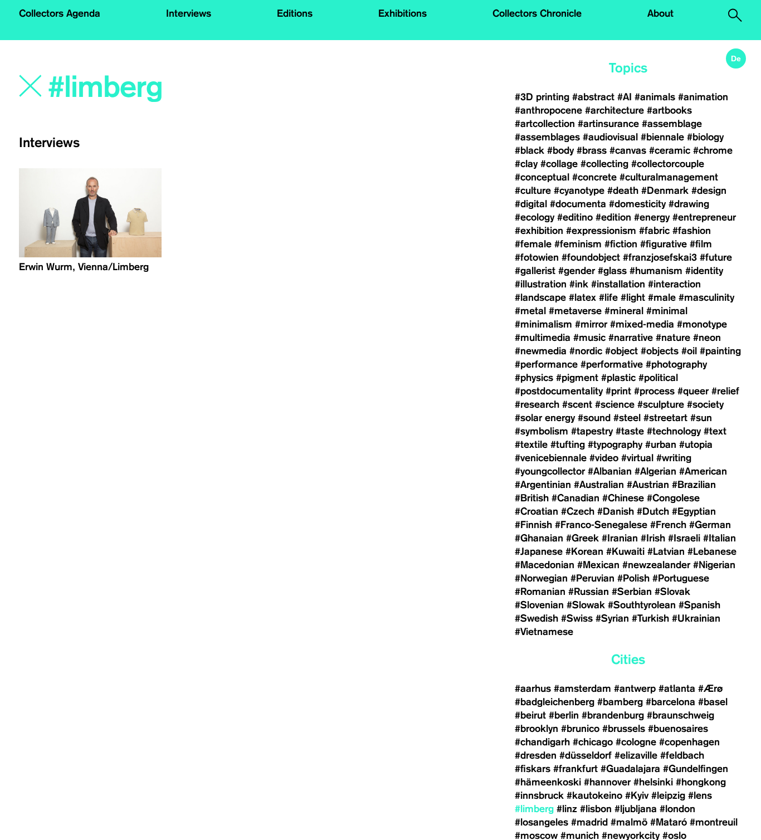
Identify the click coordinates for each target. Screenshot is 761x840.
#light (633, 297)
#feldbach (682, 755)
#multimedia (542, 338)
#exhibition (539, 231)
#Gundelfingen (695, 769)
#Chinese (623, 498)
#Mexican (598, 565)
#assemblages (547, 137)
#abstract (593, 97)
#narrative (630, 338)
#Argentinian (543, 485)
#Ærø (710, 688)
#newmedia (541, 351)
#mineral (623, 311)
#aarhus (533, 688)
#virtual (637, 458)
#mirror (591, 324)
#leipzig (668, 795)
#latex (582, 297)
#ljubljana (635, 809)
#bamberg (620, 702)
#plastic (618, 378)
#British (532, 498)
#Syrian (612, 618)
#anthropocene (548, 110)
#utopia (696, 444)
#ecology (534, 217)
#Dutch (653, 511)
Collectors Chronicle (537, 13)
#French (668, 525)
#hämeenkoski (548, 782)
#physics (534, 378)
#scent (577, 404)
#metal (530, 311)
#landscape (540, 297)
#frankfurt (575, 769)
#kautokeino (594, 795)
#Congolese (673, 498)
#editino (575, 217)
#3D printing (542, 97)
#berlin (564, 715)
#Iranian (620, 538)
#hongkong (701, 782)
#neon (707, 338)
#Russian (588, 592)
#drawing (689, 204)
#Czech (577, 511)
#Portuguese (680, 578)
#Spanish (699, 605)
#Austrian (648, 485)
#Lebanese (711, 551)
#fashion (691, 231)
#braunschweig (680, 715)
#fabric (654, 231)
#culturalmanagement (668, 177)
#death (622, 190)
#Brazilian (694, 485)
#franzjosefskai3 (660, 257)
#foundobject (591, 257)
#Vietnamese (544, 632)
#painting (720, 351)
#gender (576, 271)
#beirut (530, 715)
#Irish (653, 538)
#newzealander (656, 565)
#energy (652, 217)
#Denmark (665, 190)
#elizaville (635, 755)
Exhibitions (402, 13)
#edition (613, 217)
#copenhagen (689, 742)
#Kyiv (636, 795)
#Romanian (540, 592)
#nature (673, 338)
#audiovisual (610, 137)
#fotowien (537, 257)
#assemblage (672, 124)
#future (716, 257)
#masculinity (706, 297)
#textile (531, 444)
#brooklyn (536, 729)
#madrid (589, 822)
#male (662, 297)
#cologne (636, 742)
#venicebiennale (551, 458)
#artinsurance (608, 124)
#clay (526, 164)
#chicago (593, 742)
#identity (704, 271)
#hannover (607, 782)
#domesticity (637, 204)
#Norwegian (541, 578)
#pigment (577, 378)
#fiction (620, 244)
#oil (689, 351)
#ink (578, 284)
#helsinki (653, 782)
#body (560, 150)
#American (703, 471)
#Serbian (632, 592)
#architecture (614, 110)
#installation (618, 284)
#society (705, 404)
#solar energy (545, 418)
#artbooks (669, 110)
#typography (615, 444)
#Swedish (536, 618)
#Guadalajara (630, 769)
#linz (567, 809)
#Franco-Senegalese (601, 525)
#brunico (580, 729)
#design (708, 190)
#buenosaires (678, 729)
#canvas (627, 150)
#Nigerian (714, 565)
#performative (611, 364)
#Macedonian (544, 565)
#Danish (615, 511)
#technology (674, 431)
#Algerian (655, 471)
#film (701, 244)
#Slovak (672, 592)
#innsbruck (539, 795)
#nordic (585, 351)
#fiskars (532, 769)
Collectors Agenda (59, 13)
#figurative (663, 244)
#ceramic (669, 150)
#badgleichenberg (554, 702)
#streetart (665, 418)
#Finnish (533, 525)
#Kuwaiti (625, 551)
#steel (627, 418)
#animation (703, 97)
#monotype (702, 324)
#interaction (674, 284)
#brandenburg (613, 715)
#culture (533, 190)
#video (603, 458)
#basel (713, 702)
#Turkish (650, 618)
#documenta (578, 204)
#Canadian (575, 498)
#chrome (713, 150)
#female (533, 244)
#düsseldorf (585, 755)
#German (710, 525)
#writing (673, 458)
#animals (655, 97)
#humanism (656, 271)
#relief (725, 391)
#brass (592, 150)
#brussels (623, 729)
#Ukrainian (696, 618)
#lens (700, 795)
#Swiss (577, 618)
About (660, 13)
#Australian (599, 485)
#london (677, 809)
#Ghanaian (539, 538)
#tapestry (592, 431)
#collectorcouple (667, 164)
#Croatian (536, 511)
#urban (660, 444)
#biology (705, 137)
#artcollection (545, 124)
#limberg (534, 809)
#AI (624, 97)
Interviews (188, 13)
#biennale (662, 137)
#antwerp (635, 688)
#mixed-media (642, 324)
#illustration (541, 284)
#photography (676, 364)
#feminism (578, 244)
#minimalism (543, 324)
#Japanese (539, 551)
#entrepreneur (704, 217)
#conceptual (542, 177)
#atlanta (676, 688)
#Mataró (668, 822)
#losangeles (541, 822)
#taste (630, 431)
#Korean (584, 551)
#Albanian (610, 471)
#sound (594, 418)
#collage (559, 164)
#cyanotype (579, 190)
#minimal (666, 311)
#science (615, 404)
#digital (531, 204)
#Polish (633, 578)
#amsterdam (582, 688)
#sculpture (660, 404)
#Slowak (586, 605)
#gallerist (535, 271)
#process (654, 391)
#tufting (567, 444)
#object (621, 351)
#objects (660, 351)
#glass (612, 271)
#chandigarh (542, 742)
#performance (546, 364)
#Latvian (666, 551)
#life (608, 297)
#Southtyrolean (642, 605)
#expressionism (601, 231)
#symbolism (541, 431)
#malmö (629, 822)
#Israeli (684, 538)
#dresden (536, 755)
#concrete (594, 177)
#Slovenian (539, 605)
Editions (295, 13)
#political (658, 378)
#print (618, 391)
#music (589, 338)
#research (537, 404)
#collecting (604, 164)
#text (715, 431)
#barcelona (670, 702)
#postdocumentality (559, 391)
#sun (701, 418)
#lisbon (596, 809)
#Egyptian (694, 511)
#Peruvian (592, 578)
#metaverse (575, 311)
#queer (693, 391)
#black (529, 150)
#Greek (582, 538)
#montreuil (715, 822)
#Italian (719, 538)
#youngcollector (550, 471)
